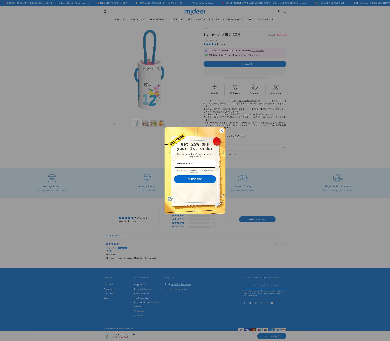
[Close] (221, 130)
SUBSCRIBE (195, 179)
